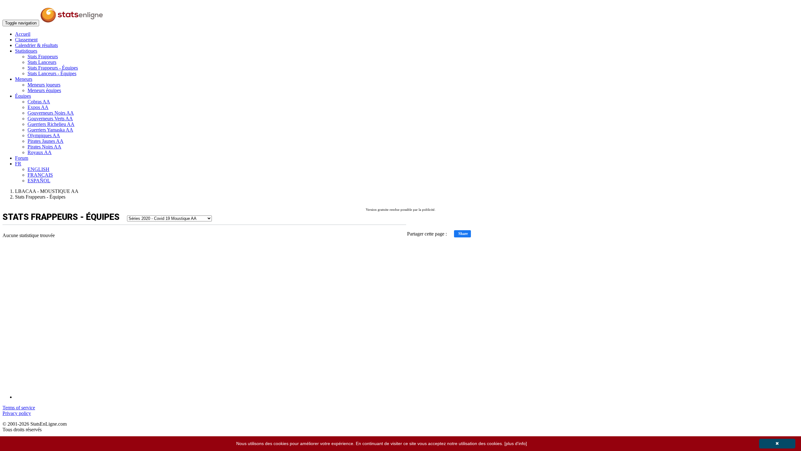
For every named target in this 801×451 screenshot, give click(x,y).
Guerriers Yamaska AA (50, 129)
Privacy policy (17, 413)
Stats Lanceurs (42, 62)
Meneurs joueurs (44, 84)
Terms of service (19, 407)
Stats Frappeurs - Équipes (53, 67)
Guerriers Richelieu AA (51, 124)
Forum (21, 158)
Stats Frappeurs (43, 56)
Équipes (23, 96)
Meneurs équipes (44, 90)
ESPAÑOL (39, 180)
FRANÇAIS (40, 175)
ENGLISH (38, 169)
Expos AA (38, 107)
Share (463, 233)
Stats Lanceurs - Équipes (52, 73)
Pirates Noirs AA (44, 146)
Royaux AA (40, 152)
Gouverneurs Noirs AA (51, 113)
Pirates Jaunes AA (46, 141)
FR (18, 163)
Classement (26, 39)
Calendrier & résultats (36, 45)
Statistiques (26, 51)
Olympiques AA (44, 135)
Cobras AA (39, 101)
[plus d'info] (515, 443)
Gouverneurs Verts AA (50, 118)
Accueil (22, 34)
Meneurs (23, 79)
